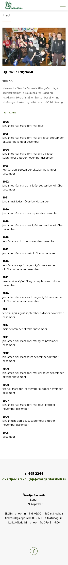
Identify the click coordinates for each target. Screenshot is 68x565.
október (7, 142)
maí (35, 126)
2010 (5, 353)
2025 (5, 134)
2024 (5, 149)
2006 (5, 417)
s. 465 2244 (34, 474)
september (57, 138)
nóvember (20, 142)
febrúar (15, 126)
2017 (5, 249)
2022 (5, 181)
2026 (5, 122)
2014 (5, 293)
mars (23, 126)
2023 (5, 165)
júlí (45, 153)
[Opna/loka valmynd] (63, 5)
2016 (5, 261)
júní (40, 138)
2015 (5, 277)
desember (33, 142)
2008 (5, 385)
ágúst (41, 126)
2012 (5, 325)
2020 (5, 209)
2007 (5, 401)
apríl (30, 126)
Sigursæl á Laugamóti (17, 72)
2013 (5, 309)
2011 (5, 337)
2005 (5, 432)
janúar (6, 126)
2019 (5, 221)
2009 (5, 369)
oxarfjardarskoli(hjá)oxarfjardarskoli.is (34, 479)
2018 (5, 237)
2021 (5, 197)
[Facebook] (34, 551)
